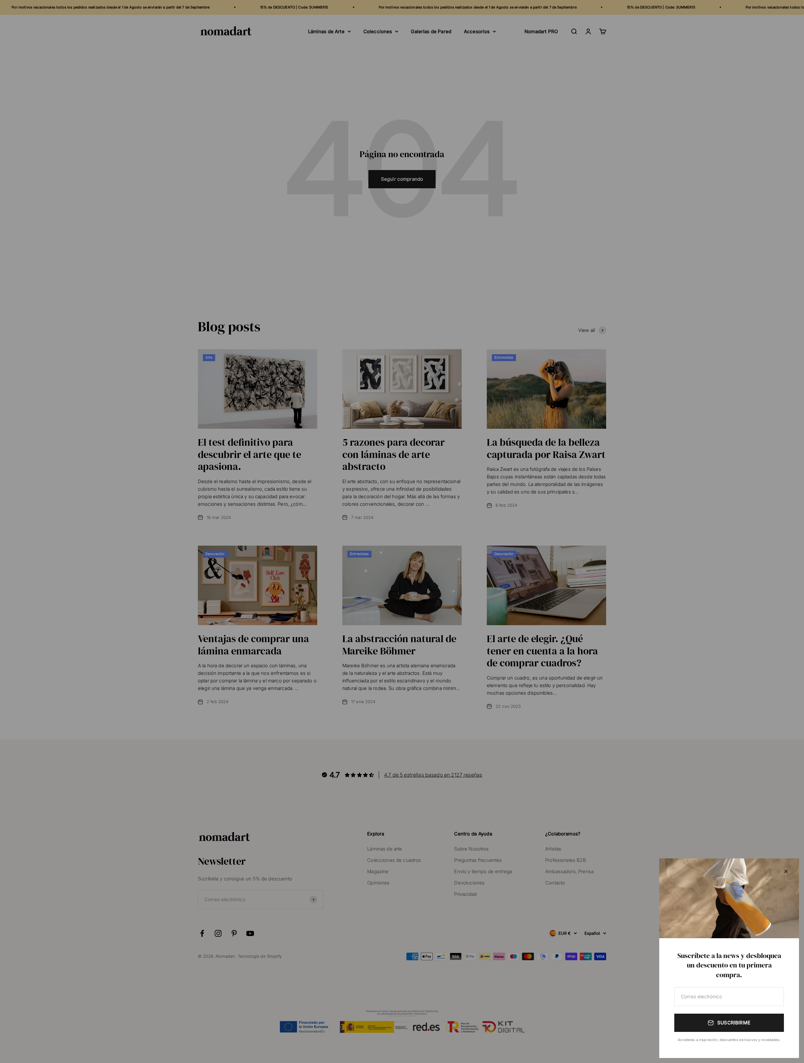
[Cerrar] (786, 871)
